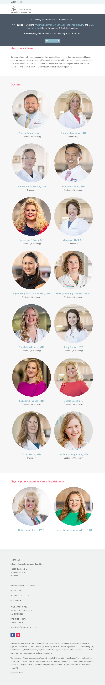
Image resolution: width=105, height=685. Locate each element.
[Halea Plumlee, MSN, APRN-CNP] (73, 525)
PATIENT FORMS (16, 590)
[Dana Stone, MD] (31, 449)
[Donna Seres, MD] (73, 396)
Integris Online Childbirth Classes (22, 585)
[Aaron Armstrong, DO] (31, 128)
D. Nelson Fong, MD (73, 187)
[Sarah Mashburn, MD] (31, 342)
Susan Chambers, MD (73, 133)
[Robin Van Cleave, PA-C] (31, 525)
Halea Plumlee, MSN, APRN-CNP (73, 530)
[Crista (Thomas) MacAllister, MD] (73, 289)
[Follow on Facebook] (12, 635)
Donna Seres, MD (73, 401)
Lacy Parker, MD (73, 347)
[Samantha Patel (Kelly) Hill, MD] (31, 289)
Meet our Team (52, 41)
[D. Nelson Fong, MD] (73, 181)
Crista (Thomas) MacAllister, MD (73, 294)
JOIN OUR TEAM (16, 600)
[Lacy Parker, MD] (73, 342)
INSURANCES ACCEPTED (19, 595)
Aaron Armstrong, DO (31, 133)
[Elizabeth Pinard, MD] (31, 396)
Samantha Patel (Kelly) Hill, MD (70, 25)
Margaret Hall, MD (73, 240)
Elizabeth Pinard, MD (31, 401)
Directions (14, 576)
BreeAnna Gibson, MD (31, 240)
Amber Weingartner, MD (45, 25)
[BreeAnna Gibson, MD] (31, 235)
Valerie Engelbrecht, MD (31, 187)
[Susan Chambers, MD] (73, 128)
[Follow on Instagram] (18, 635)
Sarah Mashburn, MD (31, 347)
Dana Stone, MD (31, 454)
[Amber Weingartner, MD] (73, 449)
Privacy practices (16, 673)
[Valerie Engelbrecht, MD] (31, 181)
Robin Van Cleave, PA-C (31, 530)
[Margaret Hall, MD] (73, 235)
